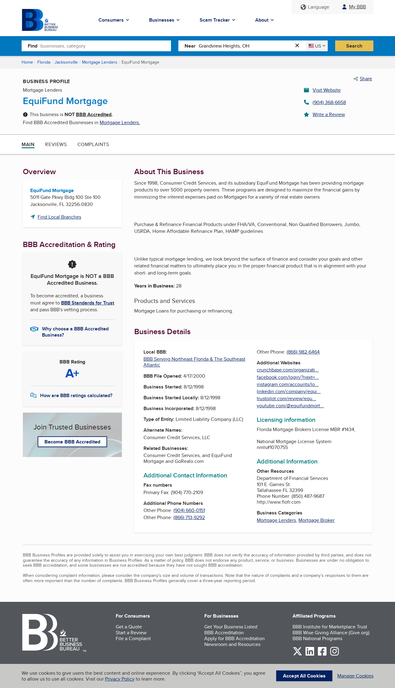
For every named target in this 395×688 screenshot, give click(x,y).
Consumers (111, 19)
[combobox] (105, 45)
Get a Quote (129, 626)
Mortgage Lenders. (120, 122)
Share (366, 78)
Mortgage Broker (316, 520)
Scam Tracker (215, 19)
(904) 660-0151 (189, 510)
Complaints (93, 144)
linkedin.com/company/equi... (289, 391)
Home (27, 62)
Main (28, 144)
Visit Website (327, 90)
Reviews (56, 144)
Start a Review (131, 632)
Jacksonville (66, 62)
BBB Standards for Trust (87, 302)
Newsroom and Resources (232, 644)
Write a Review (329, 114)
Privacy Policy (120, 678)
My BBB (357, 7)
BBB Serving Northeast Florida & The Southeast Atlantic (194, 361)
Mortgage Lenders (99, 62)
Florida (43, 62)
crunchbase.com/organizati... (288, 369)
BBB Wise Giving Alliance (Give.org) (331, 632)
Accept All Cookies (304, 675)
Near (190, 45)
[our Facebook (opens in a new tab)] (322, 654)
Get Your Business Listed (230, 626)
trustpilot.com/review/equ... (286, 398)
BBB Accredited (93, 114)
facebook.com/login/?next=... (288, 377)
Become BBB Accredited (72, 441)
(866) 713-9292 (189, 517)
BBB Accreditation (224, 632)
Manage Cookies (355, 676)
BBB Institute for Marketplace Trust (330, 626)
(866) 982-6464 (303, 351)
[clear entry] (299, 45)
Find (32, 45)
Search (354, 45)
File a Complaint (133, 638)
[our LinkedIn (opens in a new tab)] (310, 654)
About (261, 19)
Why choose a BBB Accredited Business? (75, 331)
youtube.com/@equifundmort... (290, 405)
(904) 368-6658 (329, 102)
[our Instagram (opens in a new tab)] (334, 654)
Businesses (161, 19)
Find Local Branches (59, 217)
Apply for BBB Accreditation (234, 638)
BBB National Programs (317, 638)
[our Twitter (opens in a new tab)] (297, 654)
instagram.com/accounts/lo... (287, 384)
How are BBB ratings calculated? (76, 395)
